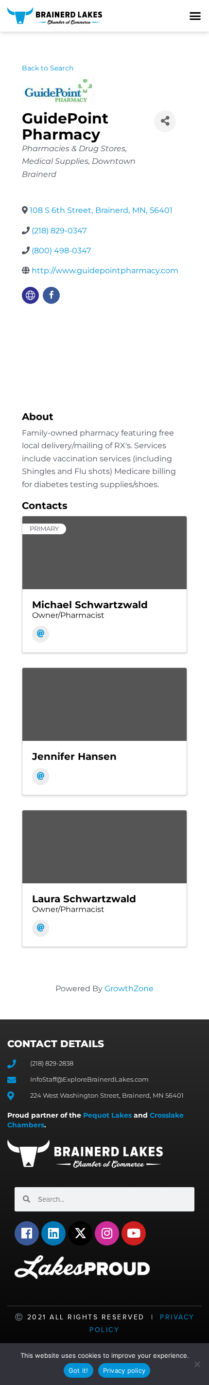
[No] (197, 1364)
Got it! (78, 1370)
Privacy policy (124, 1370)
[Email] (40, 634)
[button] (195, 16)
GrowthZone (129, 988)
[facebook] (51, 295)
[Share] (165, 121)
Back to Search (47, 68)
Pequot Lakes (107, 1115)
